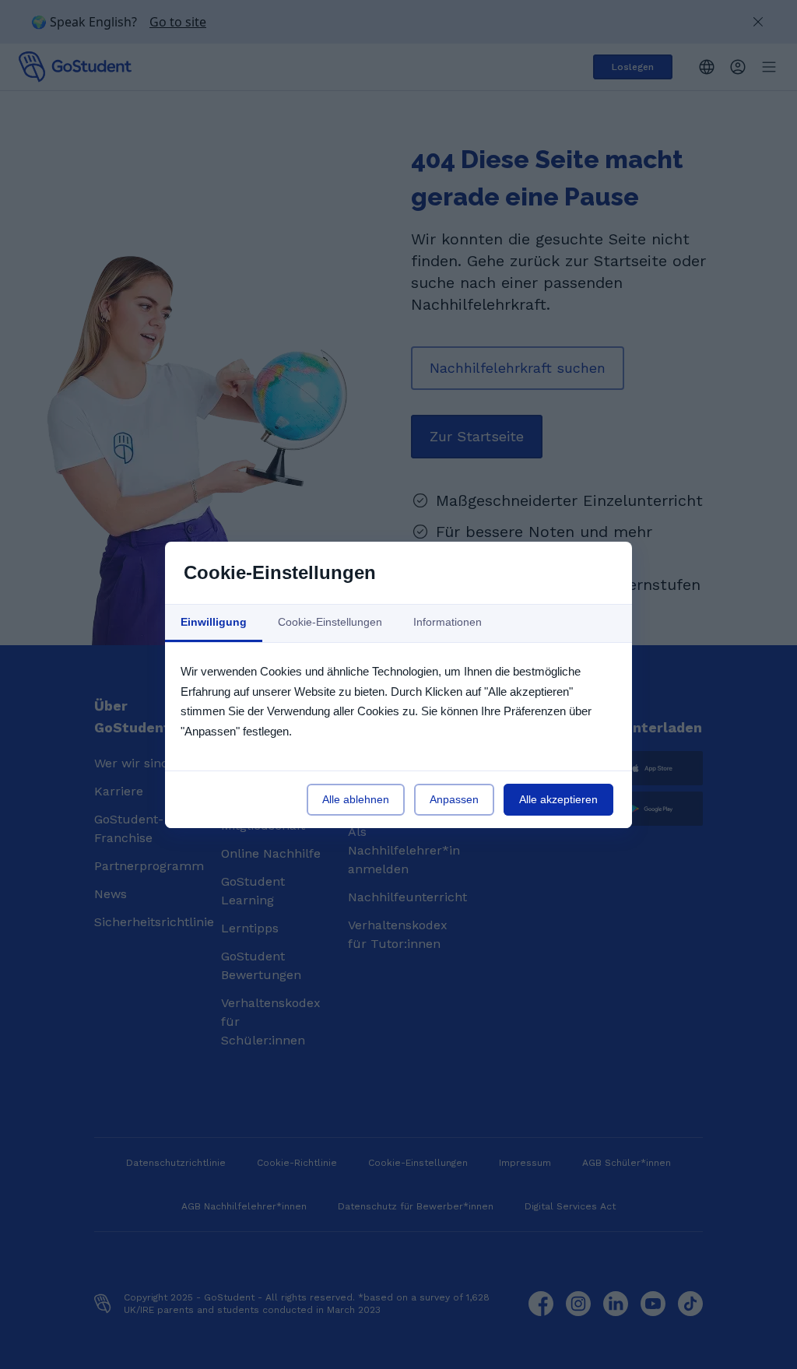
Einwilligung (214, 622)
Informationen (447, 622)
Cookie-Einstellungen (330, 622)
